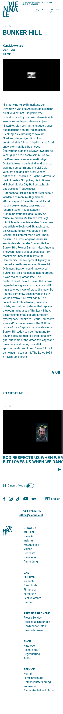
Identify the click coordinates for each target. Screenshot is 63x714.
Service (29, 669)
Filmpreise (30, 589)
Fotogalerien (31, 544)
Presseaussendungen (37, 621)
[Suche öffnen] (37, 11)
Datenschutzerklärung (37, 682)
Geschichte (30, 585)
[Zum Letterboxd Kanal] (33, 499)
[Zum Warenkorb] (44, 11)
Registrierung (32, 654)
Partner (28, 602)
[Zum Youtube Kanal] (25, 499)
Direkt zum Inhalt (10, 2)
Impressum (30, 686)
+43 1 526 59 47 (31, 511)
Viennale (29, 581)
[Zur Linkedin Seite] (11, 499)
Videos (28, 549)
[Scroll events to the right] (59, 469)
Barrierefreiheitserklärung (39, 690)
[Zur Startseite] (10, 9)
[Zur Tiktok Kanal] (18, 499)
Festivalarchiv (32, 598)
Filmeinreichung (33, 677)
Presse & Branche (37, 613)
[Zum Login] (51, 11)
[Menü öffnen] (58, 12)
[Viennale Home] (7, 608)
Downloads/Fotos (35, 626)
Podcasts (29, 553)
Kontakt (28, 673)
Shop (27, 641)
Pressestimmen (33, 630)
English (55, 499)
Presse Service (32, 617)
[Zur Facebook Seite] (4, 499)
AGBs (27, 658)
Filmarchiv (30, 593)
